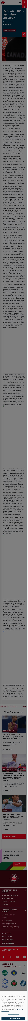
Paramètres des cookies (13, 1014)
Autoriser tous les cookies (13, 1018)
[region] (13, 1006)
